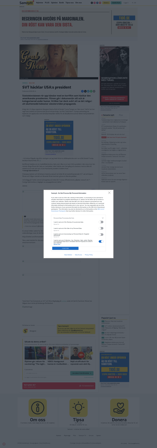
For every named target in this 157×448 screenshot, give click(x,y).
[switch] (101, 222)
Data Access (78, 254)
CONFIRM (65, 248)
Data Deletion (68, 254)
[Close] (110, 193)
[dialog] (78, 224)
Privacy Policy (89, 254)
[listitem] (78, 218)
